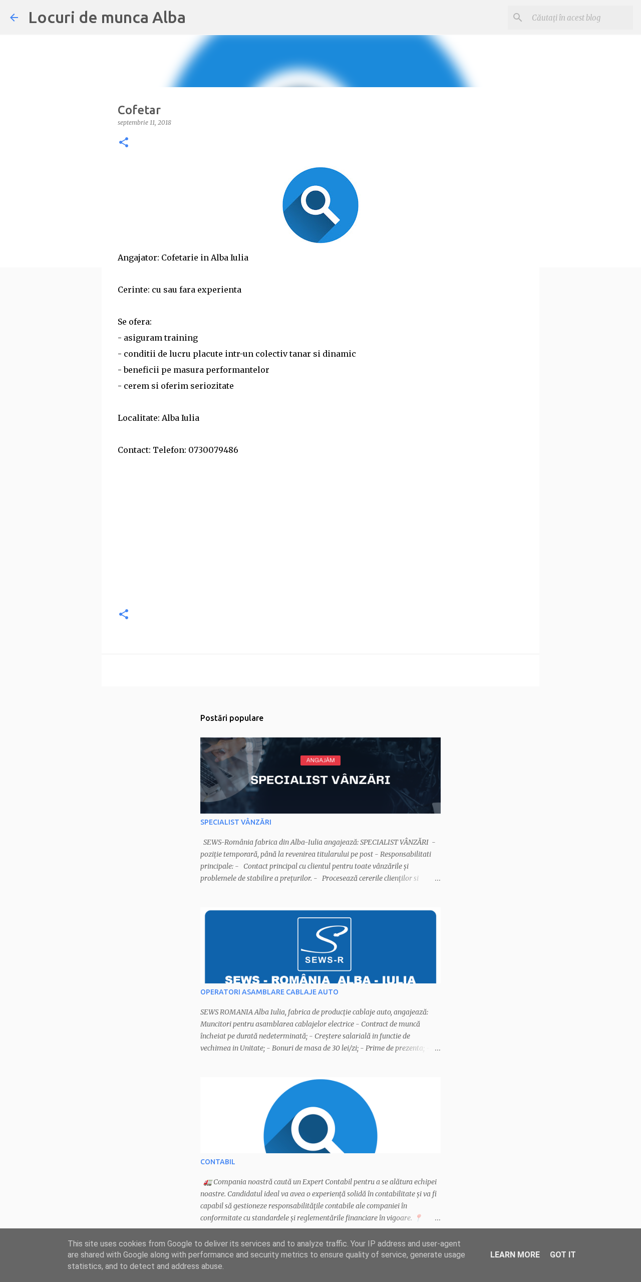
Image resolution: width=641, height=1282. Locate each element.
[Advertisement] (320, 528)
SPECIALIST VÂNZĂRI (235, 822)
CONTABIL (217, 1162)
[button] (124, 143)
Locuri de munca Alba (107, 17)
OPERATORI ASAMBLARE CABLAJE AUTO (269, 992)
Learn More (515, 1254)
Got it (563, 1254)
